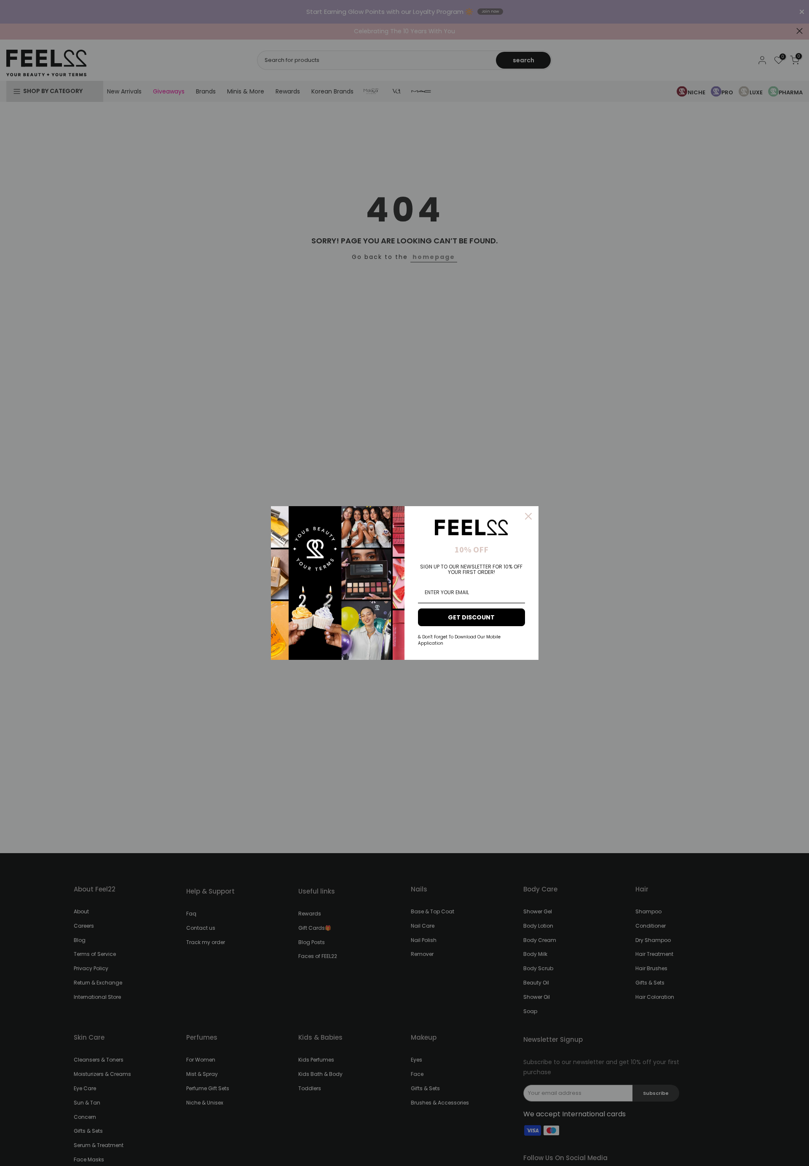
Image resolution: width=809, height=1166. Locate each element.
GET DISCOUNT (471, 617)
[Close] (528, 516)
